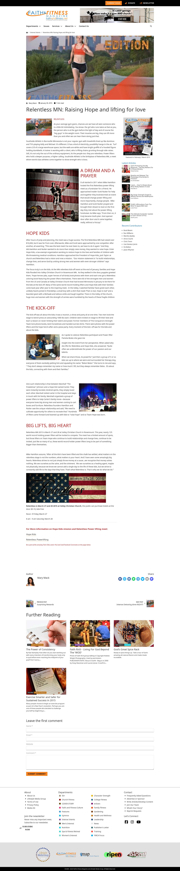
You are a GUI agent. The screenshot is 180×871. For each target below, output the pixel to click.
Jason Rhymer (129, 250)
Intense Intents (35, 33)
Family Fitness (100, 807)
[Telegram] (138, 579)
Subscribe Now (26, 828)
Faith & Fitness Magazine (80, 869)
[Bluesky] (142, 579)
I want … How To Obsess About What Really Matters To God (141, 185)
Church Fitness (68, 799)
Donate (131, 3)
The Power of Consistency (40, 649)
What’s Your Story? (134, 808)
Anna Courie (128, 239)
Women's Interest (69, 835)
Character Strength (102, 795)
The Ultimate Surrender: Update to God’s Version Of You (142, 214)
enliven (97, 803)
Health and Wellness (102, 815)
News (96, 823)
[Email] (147, 579)
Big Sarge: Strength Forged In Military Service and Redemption (142, 195)
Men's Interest (68, 823)
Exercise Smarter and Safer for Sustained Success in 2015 (43, 699)
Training (97, 831)
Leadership (99, 819)
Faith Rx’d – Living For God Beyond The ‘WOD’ (89, 651)
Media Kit (31, 808)
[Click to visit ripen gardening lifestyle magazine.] (113, 854)
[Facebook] (120, 579)
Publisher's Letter (101, 827)
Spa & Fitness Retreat (71, 831)
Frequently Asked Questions (139, 795)
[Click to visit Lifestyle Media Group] (43, 855)
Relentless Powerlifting (37, 539)
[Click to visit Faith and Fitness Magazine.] (66, 854)
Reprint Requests (134, 811)
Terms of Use (32, 802)
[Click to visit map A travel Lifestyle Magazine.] (89, 855)
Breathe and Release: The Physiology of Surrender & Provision (139, 177)
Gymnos (65, 815)
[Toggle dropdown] (40, 26)
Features (65, 811)
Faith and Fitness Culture (72, 807)
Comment (31, 753)
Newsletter (148, 3)
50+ (63, 795)
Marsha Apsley (129, 236)
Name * (29, 726)
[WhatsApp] (133, 579)
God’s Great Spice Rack (126, 649)
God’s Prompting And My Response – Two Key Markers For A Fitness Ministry (142, 167)
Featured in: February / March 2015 (138, 157)
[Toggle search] (151, 26)
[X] (124, 579)
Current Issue (113, 3)
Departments (32, 26)
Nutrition (66, 827)
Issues (46, 26)
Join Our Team (133, 805)
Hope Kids (31, 534)
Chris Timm (128, 241)
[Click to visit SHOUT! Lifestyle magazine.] (136, 855)
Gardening (98, 811)
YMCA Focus (99, 835)
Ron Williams (128, 233)
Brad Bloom (128, 230)
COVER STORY (68, 803)
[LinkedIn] (129, 579)
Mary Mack (33, 103)
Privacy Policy (33, 805)
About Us (69, 26)
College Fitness (100, 799)
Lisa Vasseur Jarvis (130, 244)
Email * (29, 735)
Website (29, 744)
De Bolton (127, 247)
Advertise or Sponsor (136, 798)
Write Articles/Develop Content (140, 802)
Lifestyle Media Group (36, 798)
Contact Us (84, 26)
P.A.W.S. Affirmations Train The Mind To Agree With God (141, 205)
